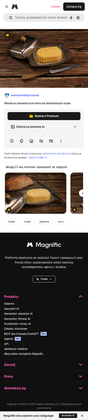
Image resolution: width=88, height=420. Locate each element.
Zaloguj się (74, 6)
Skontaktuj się (15, 388)
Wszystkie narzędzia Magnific (23, 354)
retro (61, 221)
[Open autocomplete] (9, 17)
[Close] (82, 415)
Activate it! (68, 415)
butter (11, 221)
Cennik (55, 6)
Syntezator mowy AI (17, 324)
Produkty (11, 296)
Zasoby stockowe (15, 329)
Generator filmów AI (17, 319)
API (6, 344)
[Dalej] (82, 193)
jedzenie (44, 221)
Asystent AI (11, 309)
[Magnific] (44, 245)
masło (27, 221)
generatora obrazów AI (56, 153)
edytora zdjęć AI (37, 157)
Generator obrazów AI (18, 314)
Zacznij (9, 364)
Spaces (9, 303)
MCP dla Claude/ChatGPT (25, 334)
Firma (8, 376)
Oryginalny (28, 35)
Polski (44, 279)
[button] (44, 279)
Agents (12, 339)
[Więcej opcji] (61, 141)
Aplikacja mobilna (15, 349)
